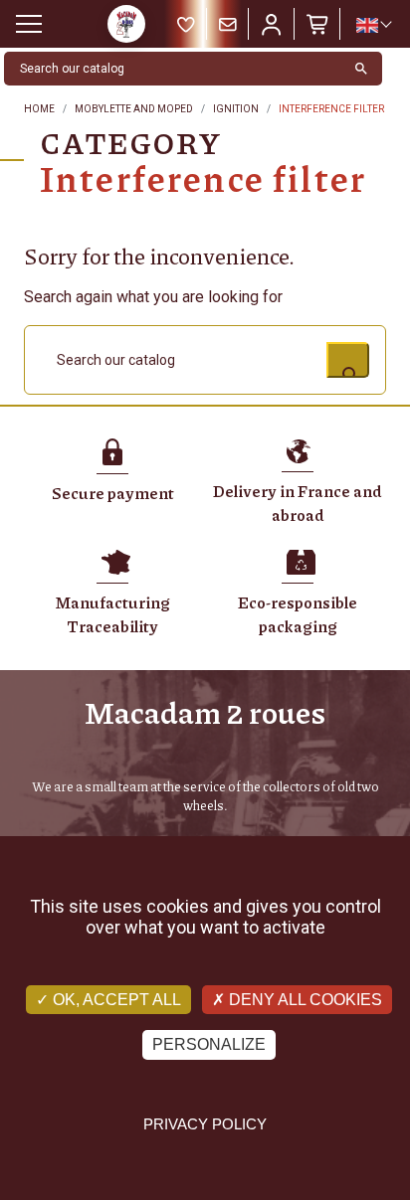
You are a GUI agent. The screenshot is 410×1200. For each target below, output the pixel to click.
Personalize (209, 1044)
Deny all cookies (303, 999)
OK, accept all (115, 999)
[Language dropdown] (373, 25)
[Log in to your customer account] (272, 24)
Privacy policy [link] (205, 1123)
